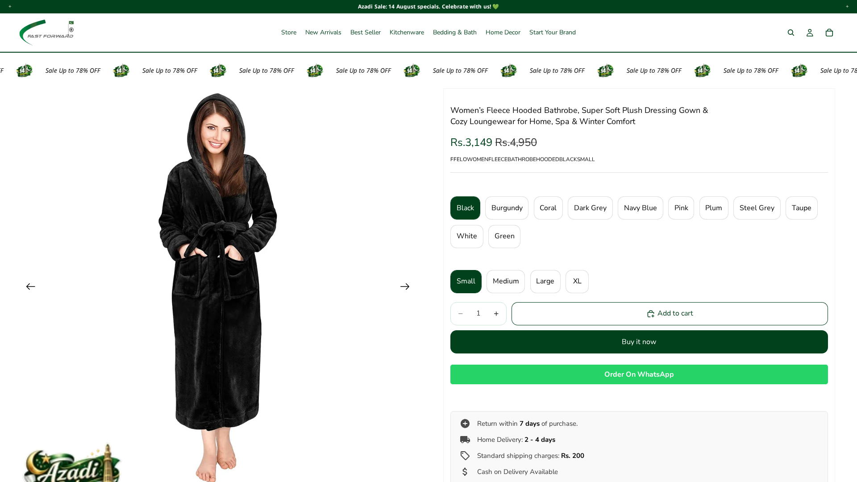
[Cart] (829, 32)
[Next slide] (408, 288)
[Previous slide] (28, 288)
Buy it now (639, 342)
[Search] (791, 32)
